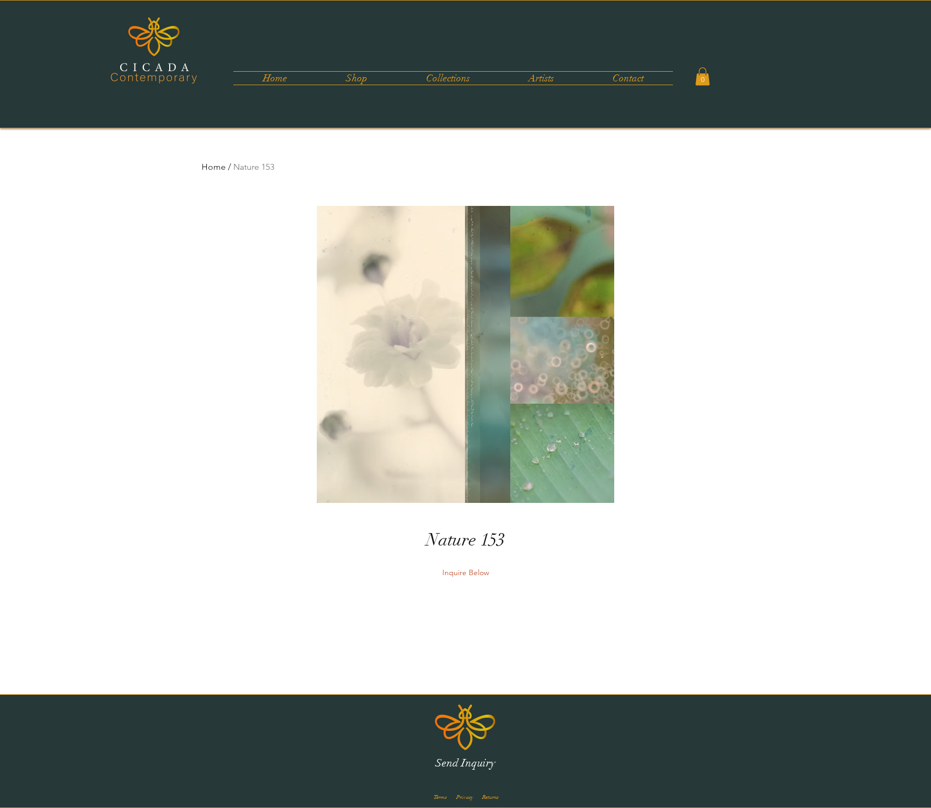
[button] (448, 78)
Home (214, 167)
